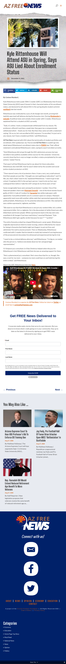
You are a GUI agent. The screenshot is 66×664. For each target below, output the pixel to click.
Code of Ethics (26, 610)
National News (9, 641)
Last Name (8, 357)
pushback (6, 109)
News (6, 644)
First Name (8, 348)
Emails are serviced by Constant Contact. (42, 368)
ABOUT (9, 601)
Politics (6, 651)
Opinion (7, 647)
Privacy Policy (39, 610)
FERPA (43, 145)
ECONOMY (39, 601)
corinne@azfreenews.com (23, 305)
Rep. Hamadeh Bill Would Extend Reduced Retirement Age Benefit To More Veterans (17, 485)
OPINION (28, 601)
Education (7, 631)
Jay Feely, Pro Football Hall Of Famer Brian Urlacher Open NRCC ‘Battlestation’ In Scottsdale (48, 436)
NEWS (18, 601)
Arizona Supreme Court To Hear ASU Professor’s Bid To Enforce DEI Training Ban (17, 434)
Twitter (56, 302)
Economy (7, 627)
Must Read (8, 637)
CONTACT (33, 604)
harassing (33, 193)
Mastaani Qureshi (31, 190)
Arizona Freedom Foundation (27, 608)
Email (7, 340)
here (33, 265)
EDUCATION (53, 601)
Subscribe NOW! (33, 373)
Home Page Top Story (11, 634)
